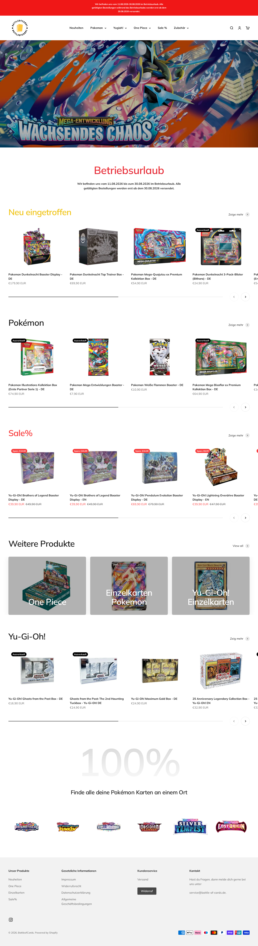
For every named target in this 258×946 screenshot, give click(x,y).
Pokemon (96, 28)
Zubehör (179, 28)
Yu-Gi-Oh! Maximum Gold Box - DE (154, 698)
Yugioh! (118, 28)
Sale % (162, 28)
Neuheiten (76, 28)
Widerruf (147, 891)
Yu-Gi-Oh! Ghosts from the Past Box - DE (35, 698)
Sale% (12, 899)
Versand (142, 879)
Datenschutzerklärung (75, 892)
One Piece (140, 28)
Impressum (68, 879)
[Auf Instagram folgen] (10, 919)
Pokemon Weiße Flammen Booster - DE (157, 385)
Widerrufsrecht (71, 886)
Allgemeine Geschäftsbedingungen (76, 901)
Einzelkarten (16, 892)
